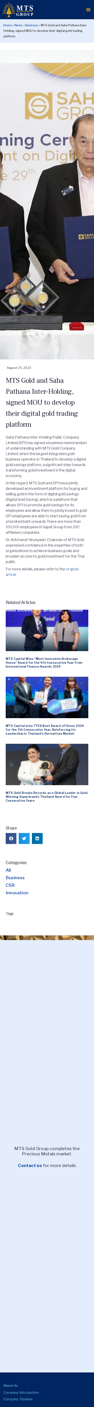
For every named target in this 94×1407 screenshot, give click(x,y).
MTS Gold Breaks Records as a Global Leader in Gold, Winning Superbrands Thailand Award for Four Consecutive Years (47, 797)
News (19, 25)
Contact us (30, 1165)
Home (7, 25)
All (8, 870)
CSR (10, 885)
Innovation (17, 892)
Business (31, 25)
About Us (10, 1385)
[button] (88, 9)
